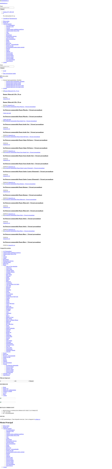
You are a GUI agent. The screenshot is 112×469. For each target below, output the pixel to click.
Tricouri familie (9, 58)
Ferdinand (8, 295)
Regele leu (8, 332)
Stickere (8, 48)
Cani (7, 32)
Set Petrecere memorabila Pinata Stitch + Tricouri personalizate (22, 218)
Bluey (7, 280)
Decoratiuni (9, 35)
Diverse (8, 288)
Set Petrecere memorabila (12, 365)
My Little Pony (9, 324)
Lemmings (8, 313)
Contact (5, 62)
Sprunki (8, 338)
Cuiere (7, 33)
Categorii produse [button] (7, 24)
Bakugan (8, 276)
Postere (8, 41)
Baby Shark (9, 274)
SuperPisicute (9, 343)
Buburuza (8, 281)
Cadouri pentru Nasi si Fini (12, 30)
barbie (7, 277)
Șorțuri (7, 50)
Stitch (7, 339)
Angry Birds (9, 269)
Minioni (8, 322)
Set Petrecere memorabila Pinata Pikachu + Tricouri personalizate (22, 110)
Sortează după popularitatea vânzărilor (15, 81)
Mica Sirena (9, 318)
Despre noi (5, 22)
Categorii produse (7, 428)
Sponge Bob (9, 336)
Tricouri (5, 364)
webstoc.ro (37, 419)
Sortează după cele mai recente (13, 84)
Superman (8, 342)
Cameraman (9, 283)
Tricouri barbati (9, 55)
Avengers (8, 273)
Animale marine (10, 270)
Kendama (8, 309)
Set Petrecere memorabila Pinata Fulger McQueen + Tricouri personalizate (25, 140)
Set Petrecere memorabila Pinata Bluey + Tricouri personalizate (22, 234)
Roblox (8, 333)
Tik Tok (8, 346)
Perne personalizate (10, 39)
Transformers (9, 349)
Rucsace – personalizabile (12, 44)
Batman (8, 278)
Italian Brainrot (9, 307)
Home (4, 387)
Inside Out (8, 306)
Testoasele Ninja (10, 344)
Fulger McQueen (10, 303)
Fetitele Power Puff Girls (12, 296)
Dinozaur (8, 287)
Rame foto (8, 43)
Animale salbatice (10, 272)
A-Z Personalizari (10, 25)
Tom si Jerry (9, 347)
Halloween (5, 263)
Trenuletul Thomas (10, 350)
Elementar (8, 289)
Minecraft (8, 321)
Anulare (5, 88)
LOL (7, 314)
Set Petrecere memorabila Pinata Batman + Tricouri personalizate (22, 187)
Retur (4, 394)
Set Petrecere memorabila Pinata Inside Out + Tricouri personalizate (23, 124)
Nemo (7, 325)
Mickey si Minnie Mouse (12, 320)
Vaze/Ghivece (9, 61)
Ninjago (8, 327)
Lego (7, 311)
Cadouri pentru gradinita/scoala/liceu (15, 29)
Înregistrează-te (13, 18)
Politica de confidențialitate (9, 390)
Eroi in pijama (9, 294)
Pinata (7, 40)
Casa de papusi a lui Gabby (12, 284)
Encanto (8, 292)
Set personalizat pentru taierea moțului (15, 47)
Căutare (2, 9)
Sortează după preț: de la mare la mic (15, 87)
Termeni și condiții (7, 391)
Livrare (5, 392)
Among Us (8, 267)
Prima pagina (6, 21)
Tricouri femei (9, 54)
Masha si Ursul (9, 317)
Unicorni (8, 351)
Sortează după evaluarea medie (13, 82)
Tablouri (8, 51)
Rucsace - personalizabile (9, 355)
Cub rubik (8, 285)
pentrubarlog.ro (3, 3)
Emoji (7, 291)
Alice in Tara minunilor (11, 266)
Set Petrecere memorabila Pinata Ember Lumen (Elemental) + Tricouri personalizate (28, 171)
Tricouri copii (9, 52)
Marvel (8, 316)
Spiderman (8, 335)
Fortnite (8, 298)
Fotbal (7, 299)
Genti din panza (10, 37)
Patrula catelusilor (10, 328)
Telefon (5, 12)
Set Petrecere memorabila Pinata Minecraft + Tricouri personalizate (23, 203)
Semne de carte (9, 46)
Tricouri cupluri (10, 57)
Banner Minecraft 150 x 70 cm (12, 94)
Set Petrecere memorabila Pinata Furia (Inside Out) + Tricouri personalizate (25, 156)
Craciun (8, 28)
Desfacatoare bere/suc (11, 36)
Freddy (8, 300)
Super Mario (9, 340)
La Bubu (8, 310)
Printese (8, 331)
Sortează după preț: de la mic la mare (15, 85)
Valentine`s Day (10, 26)
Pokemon (8, 329)
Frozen (7, 302)
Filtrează (31, 381)
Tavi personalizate (10, 59)
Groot (7, 305)
